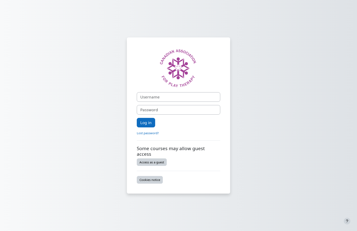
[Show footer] (347, 221)
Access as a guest (151, 162)
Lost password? (148, 133)
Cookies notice (149, 180)
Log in (146, 122)
